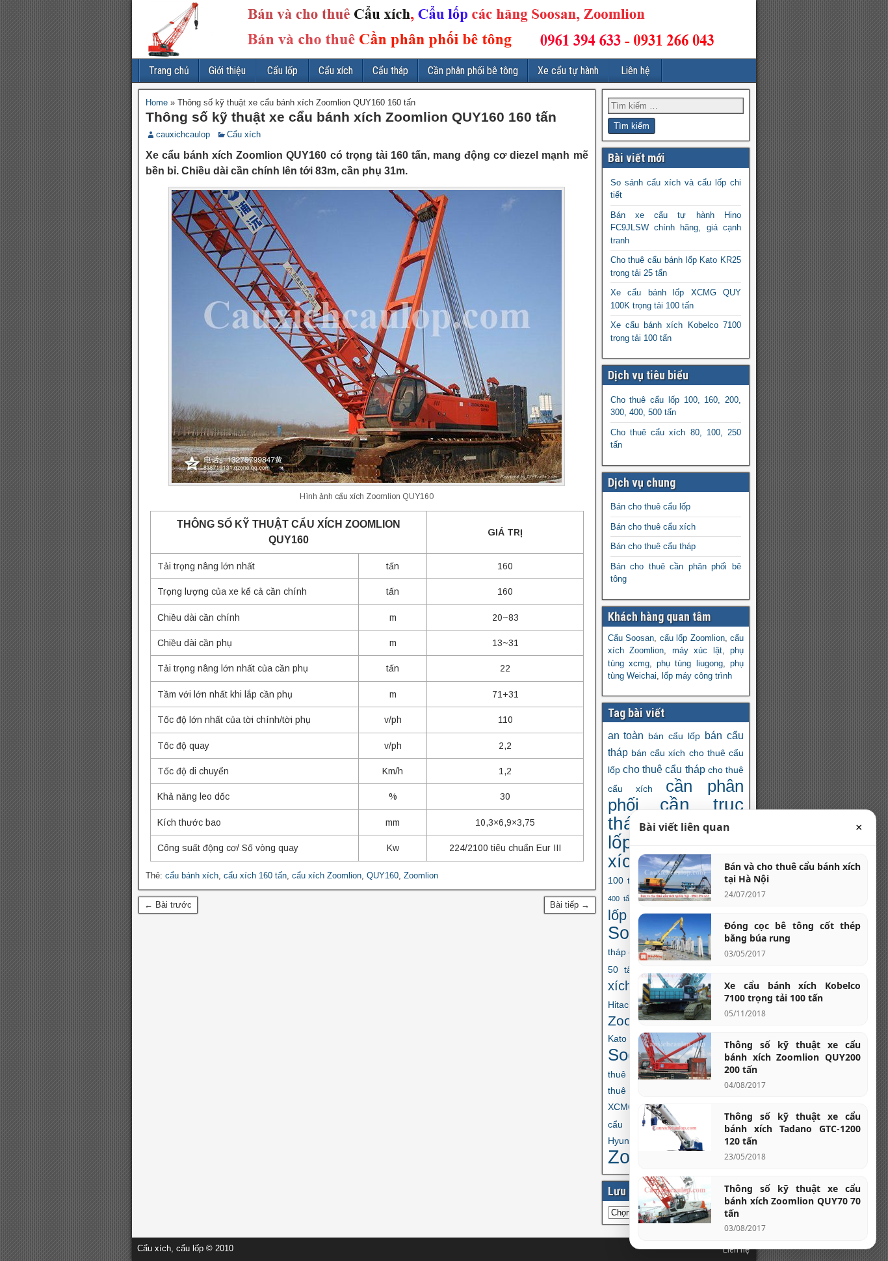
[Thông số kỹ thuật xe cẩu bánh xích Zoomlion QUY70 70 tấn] (674, 1199)
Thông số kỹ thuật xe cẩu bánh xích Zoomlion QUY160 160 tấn (351, 116)
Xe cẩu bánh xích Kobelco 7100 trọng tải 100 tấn (792, 991)
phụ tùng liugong (690, 663)
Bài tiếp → (570, 905)
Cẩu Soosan (631, 638)
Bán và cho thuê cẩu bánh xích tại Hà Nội (792, 872)
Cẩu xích (336, 70)
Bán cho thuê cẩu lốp (650, 506)
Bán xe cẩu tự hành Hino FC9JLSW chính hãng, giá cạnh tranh (676, 227)
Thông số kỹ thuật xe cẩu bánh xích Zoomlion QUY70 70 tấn (792, 1200)
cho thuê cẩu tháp (664, 769)
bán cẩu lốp (674, 736)
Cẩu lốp (282, 70)
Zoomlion (421, 875)
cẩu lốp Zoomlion (692, 638)
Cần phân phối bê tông (473, 70)
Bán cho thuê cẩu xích (653, 527)
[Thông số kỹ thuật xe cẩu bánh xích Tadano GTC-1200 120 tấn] (674, 1127)
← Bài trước (168, 905)
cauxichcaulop (183, 134)
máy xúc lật (697, 650)
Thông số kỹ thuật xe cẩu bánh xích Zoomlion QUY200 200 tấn (792, 1057)
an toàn (626, 735)
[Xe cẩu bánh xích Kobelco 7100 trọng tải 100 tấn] (674, 996)
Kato (617, 1038)
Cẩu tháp (390, 70)
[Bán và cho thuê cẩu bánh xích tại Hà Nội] (674, 877)
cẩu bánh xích (191, 875)
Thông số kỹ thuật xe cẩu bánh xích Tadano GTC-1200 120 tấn (792, 1128)
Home (157, 102)
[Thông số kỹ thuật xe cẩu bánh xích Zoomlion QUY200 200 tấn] (674, 1056)
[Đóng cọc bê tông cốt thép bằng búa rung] (674, 937)
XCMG (621, 1107)
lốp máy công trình (697, 676)
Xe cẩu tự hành (568, 70)
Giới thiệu (227, 70)
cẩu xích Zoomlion (326, 875)
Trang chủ (169, 70)
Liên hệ (635, 70)
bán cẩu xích (658, 753)
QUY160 (382, 875)
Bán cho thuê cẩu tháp (653, 546)
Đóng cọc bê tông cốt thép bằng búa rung (792, 931)
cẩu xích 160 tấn (255, 875)
